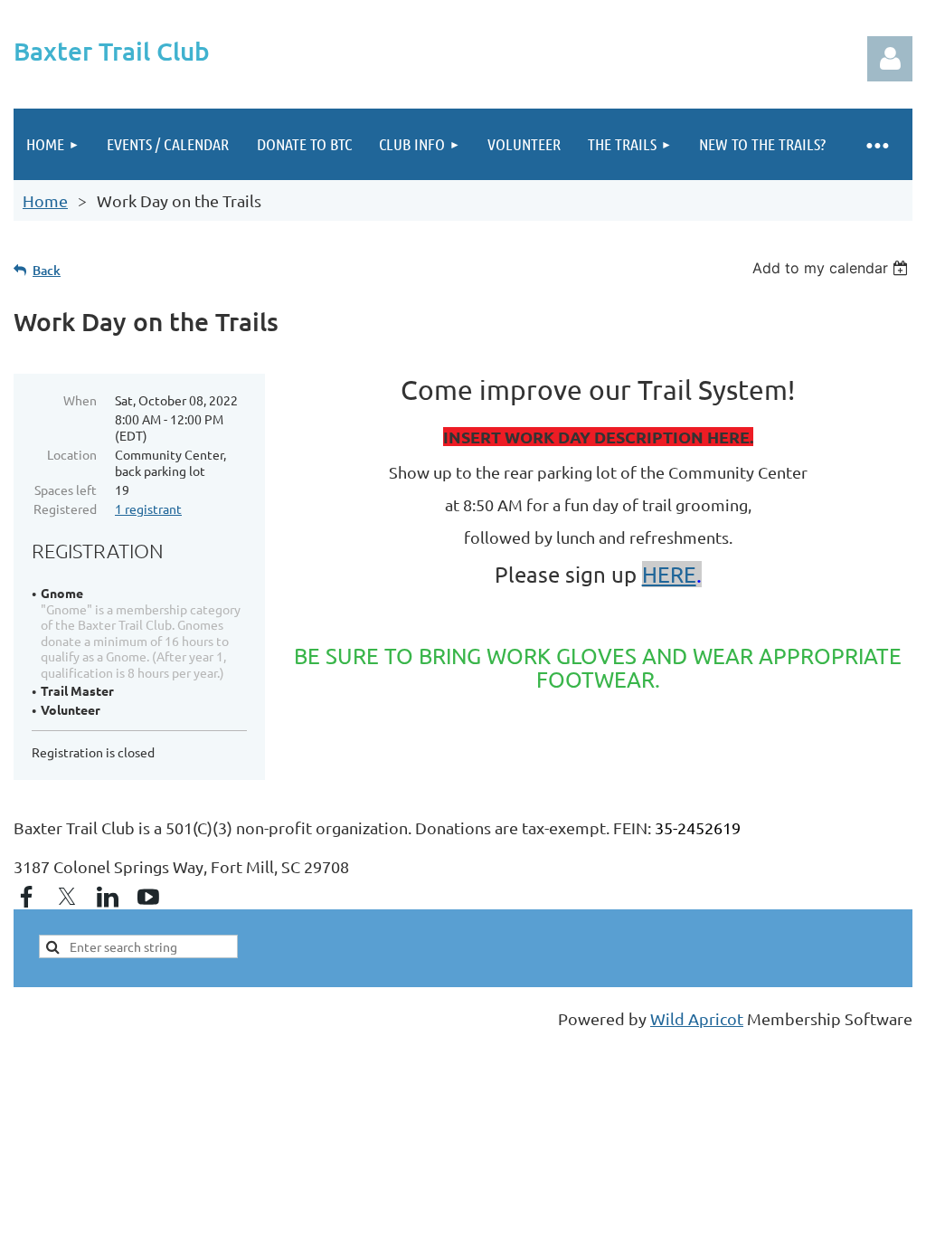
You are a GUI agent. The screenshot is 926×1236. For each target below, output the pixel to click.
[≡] (876, 144)
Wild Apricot (696, 1018)
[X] (67, 896)
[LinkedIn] (107, 896)
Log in (889, 58)
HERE (669, 574)
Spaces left (65, 489)
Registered (65, 508)
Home (45, 200)
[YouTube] (148, 896)
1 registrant (148, 508)
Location (72, 454)
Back (47, 270)
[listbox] (832, 268)
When (80, 400)
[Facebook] (26, 896)
